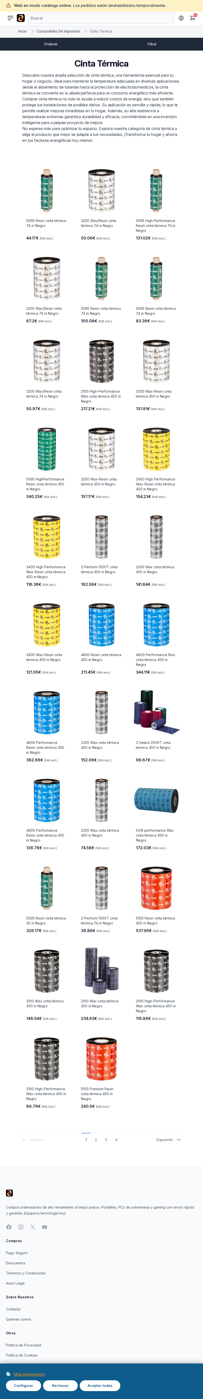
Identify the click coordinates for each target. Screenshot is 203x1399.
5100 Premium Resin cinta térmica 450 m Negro (97, 1094)
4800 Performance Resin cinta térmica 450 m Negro (45, 747)
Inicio (22, 31)
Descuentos (15, 1263)
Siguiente (164, 1140)
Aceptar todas (100, 1385)
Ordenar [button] (51, 44)
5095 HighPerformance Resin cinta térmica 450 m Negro (45, 484)
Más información (29, 1374)
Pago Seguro (17, 1253)
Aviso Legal (15, 1283)
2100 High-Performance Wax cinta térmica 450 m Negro (101, 396)
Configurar (23, 1385)
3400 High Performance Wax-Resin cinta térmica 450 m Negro (155, 484)
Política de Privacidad (23, 1345)
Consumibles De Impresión (58, 31)
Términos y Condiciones (26, 1273)
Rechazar (60, 1385)
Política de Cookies (22, 1355)
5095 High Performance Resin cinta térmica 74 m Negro (155, 226)
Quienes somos (18, 1319)
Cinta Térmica (101, 31)
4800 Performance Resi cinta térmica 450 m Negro (155, 660)
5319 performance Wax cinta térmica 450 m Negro (155, 835)
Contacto (13, 1309)
